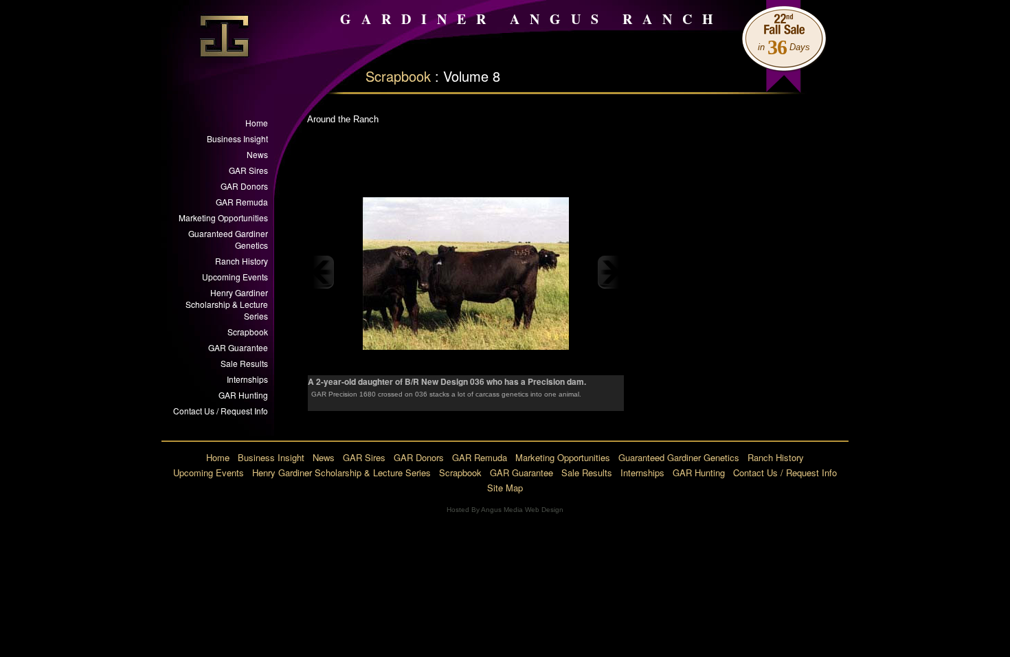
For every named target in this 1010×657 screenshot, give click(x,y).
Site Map (505, 487)
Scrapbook (398, 76)
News (257, 154)
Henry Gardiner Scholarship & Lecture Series (227, 304)
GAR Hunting (243, 395)
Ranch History (241, 261)
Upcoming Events (235, 276)
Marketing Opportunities (223, 217)
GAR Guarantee (238, 347)
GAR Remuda (242, 202)
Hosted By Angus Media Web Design (505, 509)
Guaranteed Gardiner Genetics (228, 239)
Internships (247, 379)
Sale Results (244, 363)
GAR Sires (248, 170)
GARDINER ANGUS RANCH (531, 19)
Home (256, 123)
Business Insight (237, 138)
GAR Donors (244, 186)
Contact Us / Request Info (220, 410)
